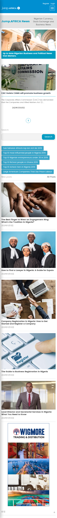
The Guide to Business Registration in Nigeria (24, 372)
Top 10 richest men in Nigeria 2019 (19, 167)
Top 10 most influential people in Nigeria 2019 (24, 153)
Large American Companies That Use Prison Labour (27, 172)
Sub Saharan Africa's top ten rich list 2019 (22, 148)
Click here (35, 503)
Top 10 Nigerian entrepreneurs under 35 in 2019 (25, 158)
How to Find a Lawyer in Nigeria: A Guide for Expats (27, 270)
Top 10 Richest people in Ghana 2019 (20, 162)
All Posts (51, 177)
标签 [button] (3, 512)
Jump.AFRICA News (15, 21)
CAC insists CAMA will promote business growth (26, 93)
